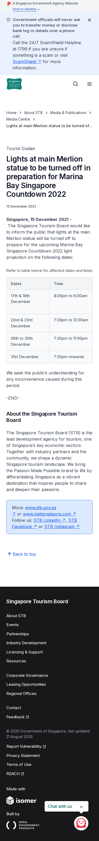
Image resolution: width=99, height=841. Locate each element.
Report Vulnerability (23, 746)
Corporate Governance (27, 675)
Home (11, 112)
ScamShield (24, 61)
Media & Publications (68, 112)
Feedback (15, 716)
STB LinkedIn (47, 520)
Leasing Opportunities (26, 684)
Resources (16, 660)
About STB (33, 112)
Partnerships (17, 633)
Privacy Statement (23, 755)
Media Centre (18, 119)
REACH (13, 773)
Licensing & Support (24, 651)
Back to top (24, 554)
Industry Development (26, 642)
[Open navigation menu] (89, 84)
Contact (13, 707)
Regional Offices (21, 693)
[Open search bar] (75, 84)
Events (12, 624)
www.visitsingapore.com (47, 514)
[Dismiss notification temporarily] (89, 20)
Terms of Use (18, 764)
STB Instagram (59, 526)
